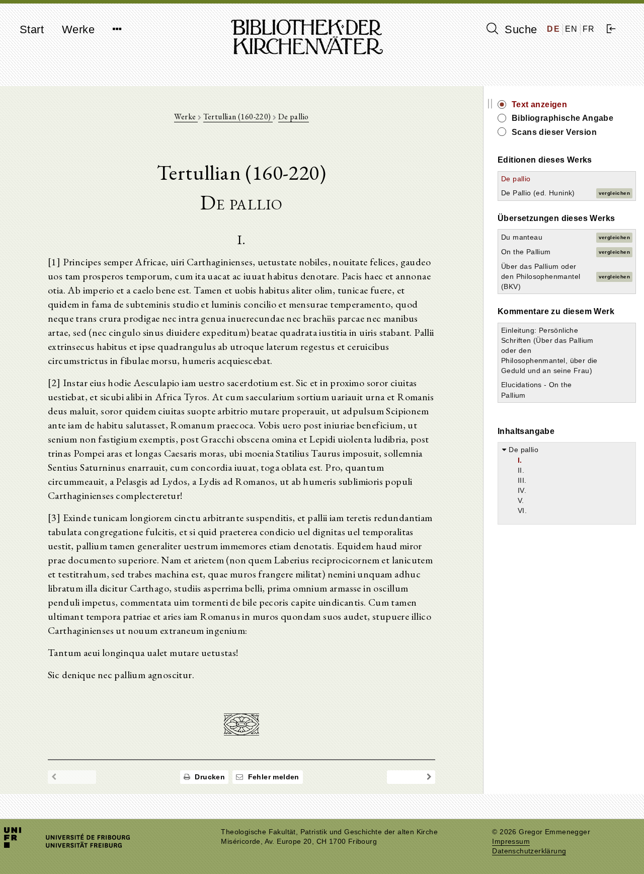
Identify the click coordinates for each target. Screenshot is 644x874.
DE (553, 29)
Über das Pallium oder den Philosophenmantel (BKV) (540, 276)
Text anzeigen (539, 104)
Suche (519, 29)
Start (32, 29)
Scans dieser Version (554, 132)
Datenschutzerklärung (529, 851)
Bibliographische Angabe (562, 118)
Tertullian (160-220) (238, 116)
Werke (78, 29)
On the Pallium (526, 252)
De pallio (293, 116)
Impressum (511, 841)
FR (589, 29)
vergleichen (614, 193)
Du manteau (521, 237)
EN (571, 29)
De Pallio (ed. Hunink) (538, 193)
